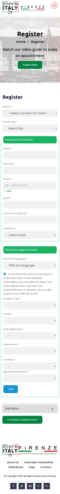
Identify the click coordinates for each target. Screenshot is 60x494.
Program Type (11, 298)
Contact (45, 467)
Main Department (13, 329)
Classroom (9, 228)
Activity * (7, 106)
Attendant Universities (38, 462)
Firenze (52, 476)
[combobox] (7, 185)
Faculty (7, 314)
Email (6, 198)
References (16, 467)
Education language (14, 258)
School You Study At (14, 213)
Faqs (32, 467)
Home (21, 42)
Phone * (7, 179)
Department (10, 344)
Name (6, 148)
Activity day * (9, 121)
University (8, 359)
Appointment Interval (15, 371)
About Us (13, 462)
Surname (8, 163)
